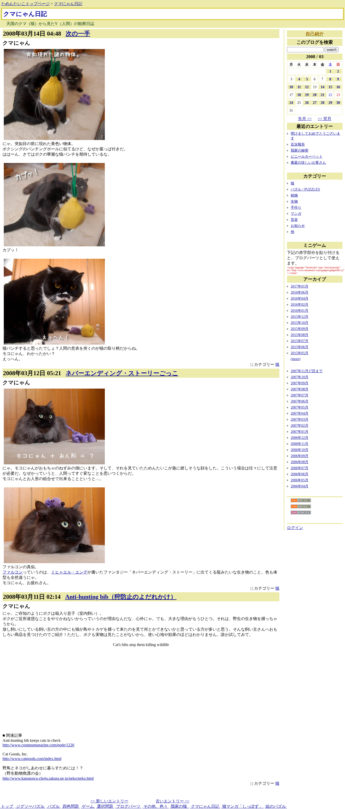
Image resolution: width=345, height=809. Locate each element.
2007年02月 (299, 425)
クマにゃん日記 (68, 4)
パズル (53, 806)
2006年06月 (299, 474)
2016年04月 (299, 298)
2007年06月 (299, 401)
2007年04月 (299, 413)
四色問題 (71, 806)
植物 (294, 195)
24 (291, 103)
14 (322, 87)
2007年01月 (299, 432)
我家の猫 (179, 806)
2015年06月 (299, 347)
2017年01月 (299, 286)
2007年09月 (299, 383)
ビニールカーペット (307, 156)
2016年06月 (299, 292)
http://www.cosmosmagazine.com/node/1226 (38, 745)
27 (314, 103)
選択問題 (105, 806)
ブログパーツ (128, 806)
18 (299, 95)
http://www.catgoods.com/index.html (32, 758)
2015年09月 (299, 329)
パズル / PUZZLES (305, 189)
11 (299, 87)
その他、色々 (155, 806)
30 (338, 103)
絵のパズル (276, 806)
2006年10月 (299, 450)
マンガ (296, 213)
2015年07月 (299, 341)
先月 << (305, 118)
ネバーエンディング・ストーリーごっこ (122, 373)
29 (330, 103)
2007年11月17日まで (307, 371)
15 (330, 87)
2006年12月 (299, 438)
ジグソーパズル (30, 806)
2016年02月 (299, 304)
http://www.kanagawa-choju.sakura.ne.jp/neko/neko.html (48, 778)
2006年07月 (299, 468)
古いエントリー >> (172, 801)
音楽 (294, 220)
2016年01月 (299, 310)
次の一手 (78, 33)
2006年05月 (299, 480)
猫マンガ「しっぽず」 (242, 806)
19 (307, 95)
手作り (296, 207)
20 (314, 95)
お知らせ (298, 226)
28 (322, 103)
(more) (296, 359)
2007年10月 (299, 377)
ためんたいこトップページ (25, 4)
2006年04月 (299, 486)
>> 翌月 (324, 118)
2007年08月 (299, 389)
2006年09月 (299, 456)
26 (307, 103)
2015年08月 (299, 335)
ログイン (295, 528)
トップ (7, 806)
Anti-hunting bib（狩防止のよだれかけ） (121, 596)
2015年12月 (299, 317)
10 (291, 87)
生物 (294, 201)
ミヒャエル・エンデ (69, 572)
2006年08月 (299, 462)
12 (307, 87)
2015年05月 (299, 353)
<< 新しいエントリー (109, 801)
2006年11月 (299, 444)
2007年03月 (299, 419)
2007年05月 (299, 407)
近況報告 (298, 144)
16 (338, 87)
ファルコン (13, 572)
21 (322, 95)
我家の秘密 (299, 150)
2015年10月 (299, 323)
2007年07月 (299, 395)
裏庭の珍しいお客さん (308, 162)
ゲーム (88, 806)
